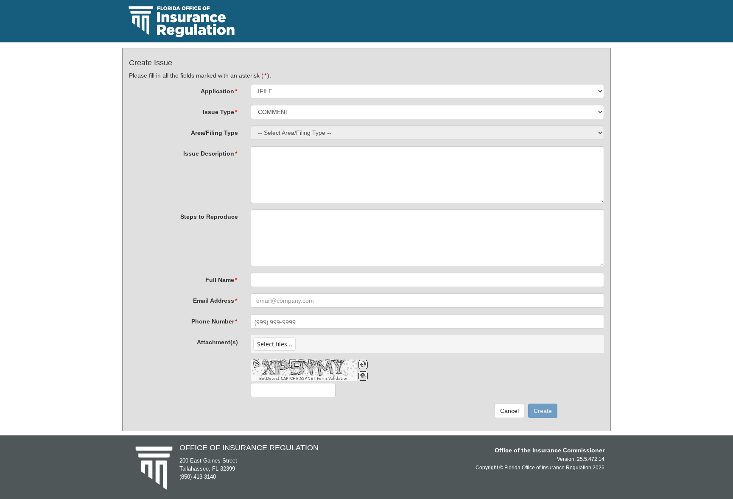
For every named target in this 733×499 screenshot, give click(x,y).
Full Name (221, 279)
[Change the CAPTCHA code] (363, 364)
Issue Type (220, 112)
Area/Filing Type (214, 132)
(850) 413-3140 (197, 477)
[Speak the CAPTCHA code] (363, 376)
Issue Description (210, 153)
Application (219, 91)
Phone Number (214, 321)
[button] (274, 344)
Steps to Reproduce (209, 216)
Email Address (215, 300)
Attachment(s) (217, 342)
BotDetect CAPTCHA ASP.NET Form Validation (304, 378)
